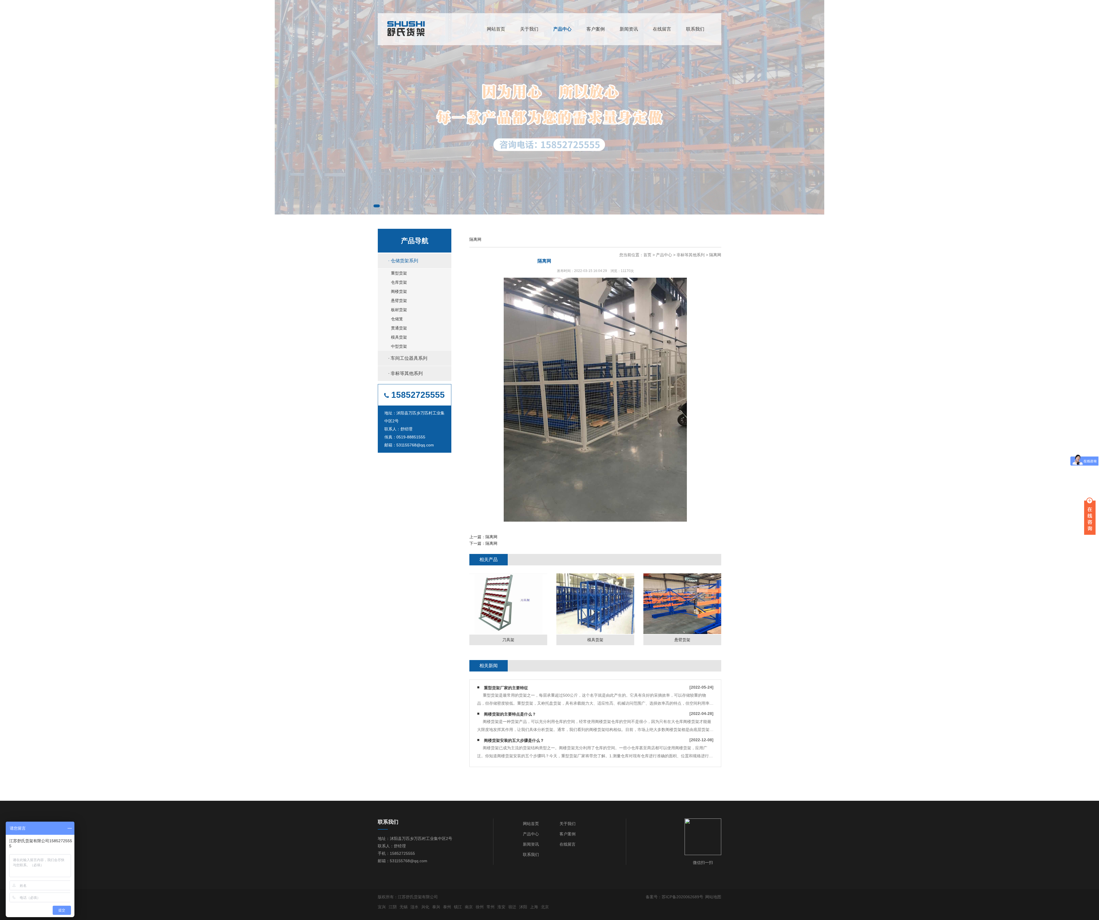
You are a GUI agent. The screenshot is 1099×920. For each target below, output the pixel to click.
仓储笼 (397, 319)
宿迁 (512, 907)
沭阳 (523, 907)
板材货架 (399, 309)
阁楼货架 (399, 291)
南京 (469, 907)
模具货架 (399, 337)
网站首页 (496, 29)
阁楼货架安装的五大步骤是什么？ (514, 740)
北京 (545, 907)
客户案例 (595, 29)
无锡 (404, 907)
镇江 (458, 907)
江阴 (393, 907)
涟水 (414, 907)
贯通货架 (399, 328)
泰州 (447, 907)
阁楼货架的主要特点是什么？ (510, 714)
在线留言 (662, 29)
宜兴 (382, 907)
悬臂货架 (399, 300)
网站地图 (713, 897)
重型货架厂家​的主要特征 (506, 687)
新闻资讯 (629, 29)
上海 (534, 907)
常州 (491, 907)
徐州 (480, 907)
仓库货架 (399, 282)
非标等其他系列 (691, 255)
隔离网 (715, 255)
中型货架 (399, 346)
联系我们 (695, 29)
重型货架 (399, 273)
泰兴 (436, 907)
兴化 (425, 907)
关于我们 (529, 29)
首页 (647, 255)
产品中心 (562, 29)
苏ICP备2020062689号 (682, 897)
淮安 (501, 907)
